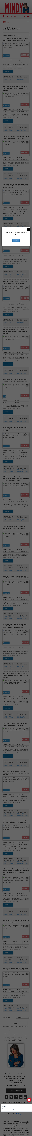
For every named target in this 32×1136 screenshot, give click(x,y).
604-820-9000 (20, 79)
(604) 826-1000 (7, 79)
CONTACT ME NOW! (16, 1090)
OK (16, 240)
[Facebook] (3, 16)
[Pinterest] (25, 1097)
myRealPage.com (19, 1114)
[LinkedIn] (11, 16)
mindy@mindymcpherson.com (11, 81)
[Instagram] (15, 16)
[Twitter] (7, 16)
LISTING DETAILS (8, 71)
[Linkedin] (20, 1097)
